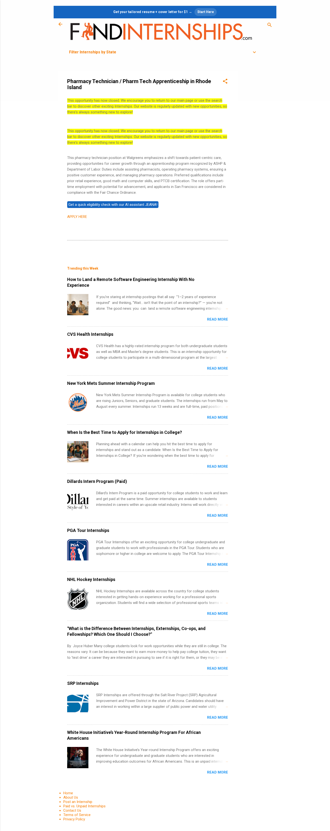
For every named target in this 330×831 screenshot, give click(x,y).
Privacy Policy (74, 819)
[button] (225, 82)
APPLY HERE (77, 217)
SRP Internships (83, 683)
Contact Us (72, 810)
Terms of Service (77, 815)
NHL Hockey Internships (91, 579)
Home (68, 793)
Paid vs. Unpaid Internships (84, 806)
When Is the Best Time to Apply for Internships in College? (124, 432)
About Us (70, 797)
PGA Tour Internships (88, 530)
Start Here (205, 12)
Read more (217, 319)
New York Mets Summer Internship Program (111, 383)
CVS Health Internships (90, 334)
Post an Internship (77, 802)
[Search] (270, 25)
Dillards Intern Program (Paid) (97, 481)
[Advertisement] (257, 143)
